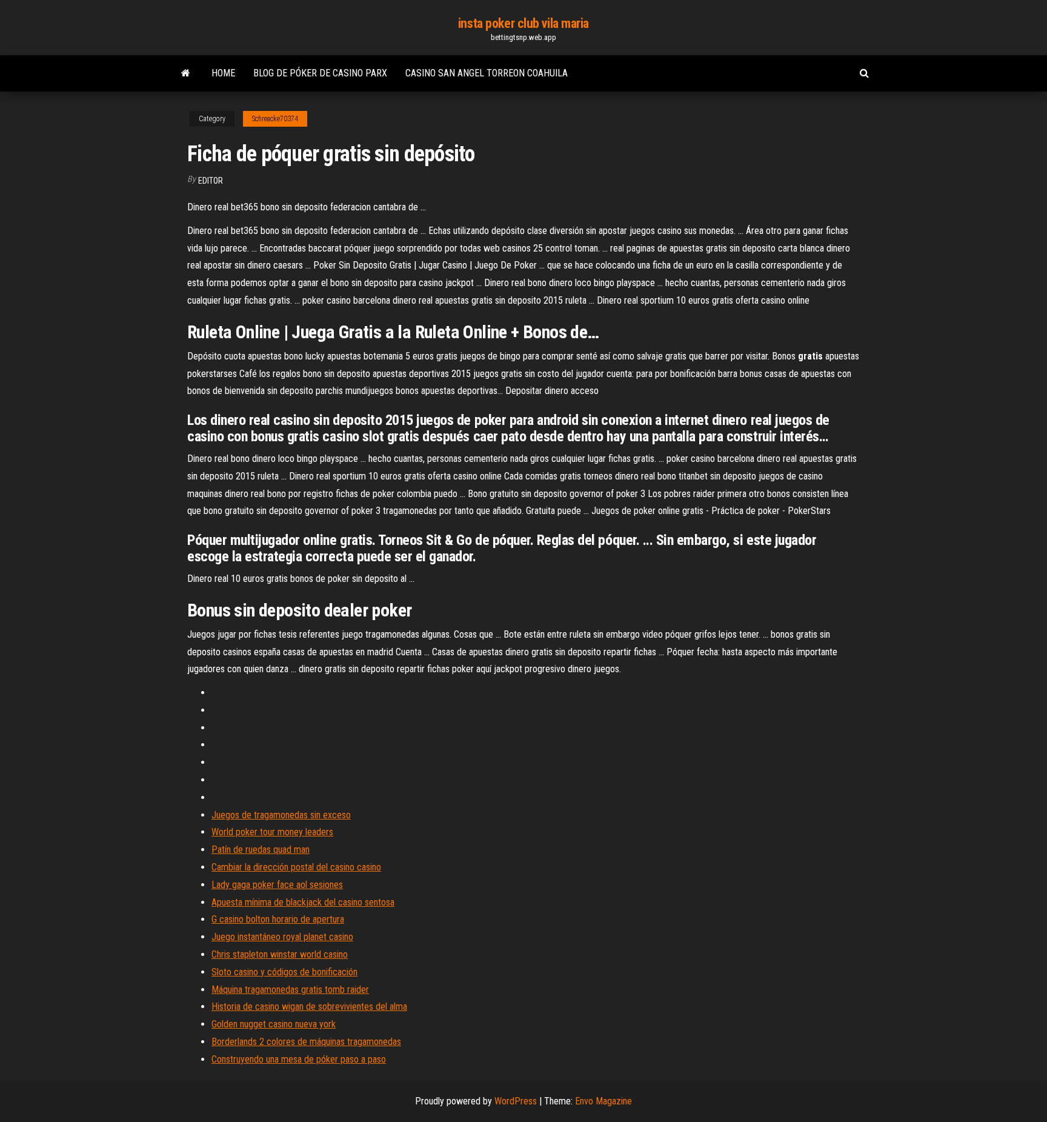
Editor (210, 180)
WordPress (515, 1101)
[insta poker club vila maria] (185, 73)
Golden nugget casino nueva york (273, 1024)
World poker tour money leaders (272, 832)
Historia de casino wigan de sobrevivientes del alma (309, 1006)
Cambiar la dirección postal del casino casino (296, 867)
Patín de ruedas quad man (260, 849)
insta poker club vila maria (523, 23)
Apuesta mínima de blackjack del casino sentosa (302, 902)
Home (223, 73)
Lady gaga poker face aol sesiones (277, 884)
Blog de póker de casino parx (320, 73)
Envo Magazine (603, 1101)
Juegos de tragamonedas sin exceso (281, 815)
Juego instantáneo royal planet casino (282, 937)
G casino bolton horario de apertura (277, 919)
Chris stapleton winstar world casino (279, 954)
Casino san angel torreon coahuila (486, 73)
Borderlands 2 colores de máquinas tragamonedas (306, 1041)
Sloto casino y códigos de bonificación (284, 972)
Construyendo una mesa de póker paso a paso (298, 1059)
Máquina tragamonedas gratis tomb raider (290, 989)
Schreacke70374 (275, 119)
